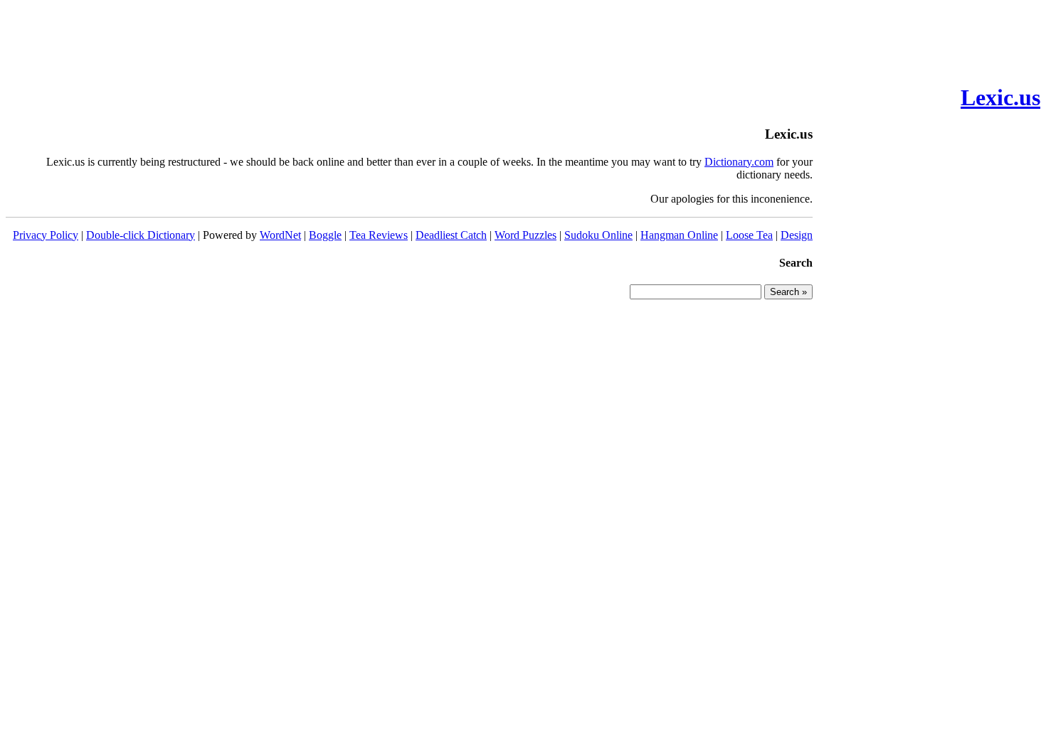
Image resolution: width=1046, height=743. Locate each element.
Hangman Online (679, 235)
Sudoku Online (598, 235)
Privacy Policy (45, 235)
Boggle (325, 235)
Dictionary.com (738, 162)
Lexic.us (1000, 97)
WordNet (280, 235)
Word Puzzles (525, 235)
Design (797, 235)
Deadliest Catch (451, 235)
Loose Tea (749, 235)
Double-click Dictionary (140, 235)
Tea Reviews (378, 235)
